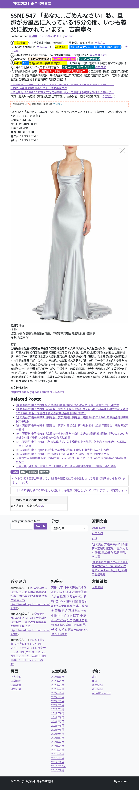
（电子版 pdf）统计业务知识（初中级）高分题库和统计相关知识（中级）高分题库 (66, 466)
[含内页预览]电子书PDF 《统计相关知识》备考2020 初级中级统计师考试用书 (62, 454)
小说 (83, 616)
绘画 (23, 471)
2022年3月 (57, 701)
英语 (54, 587)
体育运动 (56, 620)
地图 (77, 611)
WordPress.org (101, 693)
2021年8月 (57, 717)
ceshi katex (99, 527)
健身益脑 (65, 625)
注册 (94, 677)
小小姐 (61, 616)
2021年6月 (57, 725)
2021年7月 (57, 721)
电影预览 (16, 681)
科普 (75, 601)
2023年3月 (57, 685)
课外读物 (74, 592)
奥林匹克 (62, 634)
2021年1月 (57, 746)
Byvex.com (121, 781)
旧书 (66, 587)
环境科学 (44, 471)
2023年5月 (57, 681)
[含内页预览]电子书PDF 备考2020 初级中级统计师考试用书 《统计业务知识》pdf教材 (67, 405)
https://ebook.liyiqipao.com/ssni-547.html (37, 392)
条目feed (97, 685)
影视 (69, 606)
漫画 (54, 634)
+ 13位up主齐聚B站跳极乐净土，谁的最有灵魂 (39, 90)
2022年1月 (57, 709)
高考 (53, 592)
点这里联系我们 (99, 55)
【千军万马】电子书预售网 (31, 4)
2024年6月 (57, 677)
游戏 (57, 625)
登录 (40, 506)
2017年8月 (57, 762)
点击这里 (100, 43)
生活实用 (77, 625)
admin (69, 36)
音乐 (58, 610)
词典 (69, 596)
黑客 (81, 620)
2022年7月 (57, 697)
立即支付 (58, 104)
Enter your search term (25, 521)
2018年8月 (57, 754)
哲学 (69, 620)
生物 (54, 616)
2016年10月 (58, 766)
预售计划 (16, 689)
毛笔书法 (67, 630)
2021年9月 (57, 713)
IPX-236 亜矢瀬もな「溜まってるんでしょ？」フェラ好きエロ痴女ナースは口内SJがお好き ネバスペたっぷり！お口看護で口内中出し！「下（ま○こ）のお (28, 652)
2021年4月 (57, 734)
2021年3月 (57, 738)
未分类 (33, 36)
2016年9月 (57, 770)
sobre (59, 592)
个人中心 (16, 677)
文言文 (55, 596)
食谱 (75, 596)
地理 (65, 592)
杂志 (83, 591)
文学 (63, 606)
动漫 (63, 620)
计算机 (83, 601)
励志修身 (80, 587)
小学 (61, 601)
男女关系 (56, 606)
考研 (72, 587)
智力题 (82, 596)
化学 (60, 587)
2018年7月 (57, 758)
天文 (83, 611)
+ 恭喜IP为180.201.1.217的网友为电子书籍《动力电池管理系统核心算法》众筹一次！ (62, 86)
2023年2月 (57, 689)
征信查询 (97, 533)
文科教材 (78, 629)
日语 (64, 611)
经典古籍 (78, 606)
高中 (76, 620)
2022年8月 (57, 693)
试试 (94, 539)
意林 (71, 610)
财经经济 (33, 471)
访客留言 (16, 685)
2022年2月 (57, 705)
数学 (76, 615)
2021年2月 (57, 742)
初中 (69, 615)
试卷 (85, 629)
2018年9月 (57, 750)
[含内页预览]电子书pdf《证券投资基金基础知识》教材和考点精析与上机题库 (62, 450)
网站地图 (97, 587)
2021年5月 (57, 730)
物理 (54, 601)
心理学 (67, 601)
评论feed (97, 689)
